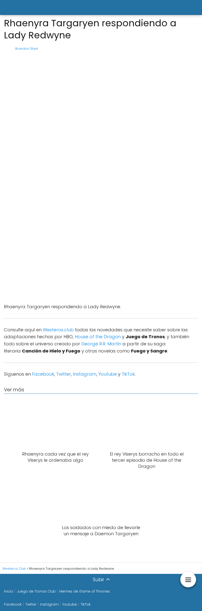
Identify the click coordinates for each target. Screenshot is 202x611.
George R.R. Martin (101, 344)
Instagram (84, 374)
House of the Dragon (98, 337)
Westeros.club (58, 330)
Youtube (107, 374)
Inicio (8, 591)
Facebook (43, 374)
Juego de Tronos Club (36, 591)
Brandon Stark (26, 48)
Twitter (63, 374)
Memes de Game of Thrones (84, 591)
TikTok (128, 374)
